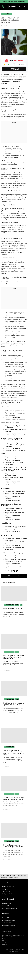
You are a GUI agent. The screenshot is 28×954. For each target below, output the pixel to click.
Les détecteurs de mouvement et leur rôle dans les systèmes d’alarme (13, 704)
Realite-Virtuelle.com (8, 886)
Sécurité (17, 604)
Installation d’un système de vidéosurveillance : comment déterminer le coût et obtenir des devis (13, 752)
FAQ (3, 940)
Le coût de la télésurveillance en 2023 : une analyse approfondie (13, 798)
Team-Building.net (7, 906)
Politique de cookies (7, 939)
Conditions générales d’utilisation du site (13, 935)
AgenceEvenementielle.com (9, 908)
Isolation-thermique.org (8, 925)
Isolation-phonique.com (8, 920)
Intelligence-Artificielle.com (10, 894)
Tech (21, 604)
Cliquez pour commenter (14, 575)
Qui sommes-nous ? (7, 933)
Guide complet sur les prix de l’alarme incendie (12, 609)
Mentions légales (6, 931)
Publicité (4, 944)
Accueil (2, 875)
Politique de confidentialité (9, 937)
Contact (4, 942)
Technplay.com (6, 891)
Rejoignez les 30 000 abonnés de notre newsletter (14, 1)
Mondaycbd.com (6, 917)
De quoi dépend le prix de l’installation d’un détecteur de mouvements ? (13, 846)
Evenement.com (6, 903)
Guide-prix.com (6, 922)
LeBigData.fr (5, 889)
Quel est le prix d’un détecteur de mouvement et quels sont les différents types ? (13, 657)
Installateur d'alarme (6, 13)
